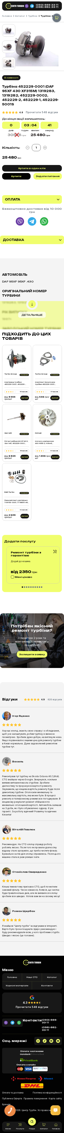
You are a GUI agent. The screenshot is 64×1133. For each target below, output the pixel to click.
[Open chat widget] (55, 1110)
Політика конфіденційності (47, 1092)
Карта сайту (55, 1098)
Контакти (47, 985)
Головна (7, 16)
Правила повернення (35, 1098)
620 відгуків (55, 699)
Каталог (20, 16)
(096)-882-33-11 (47, 7)
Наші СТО (32, 977)
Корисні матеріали (17, 985)
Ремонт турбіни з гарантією (26, 554)
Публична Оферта (12, 1098)
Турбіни (32, 16)
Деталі (24, 398)
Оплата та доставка (12, 1092)
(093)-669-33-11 (47, 5)
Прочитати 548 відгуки (32, 1006)
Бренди (6, 1104)
